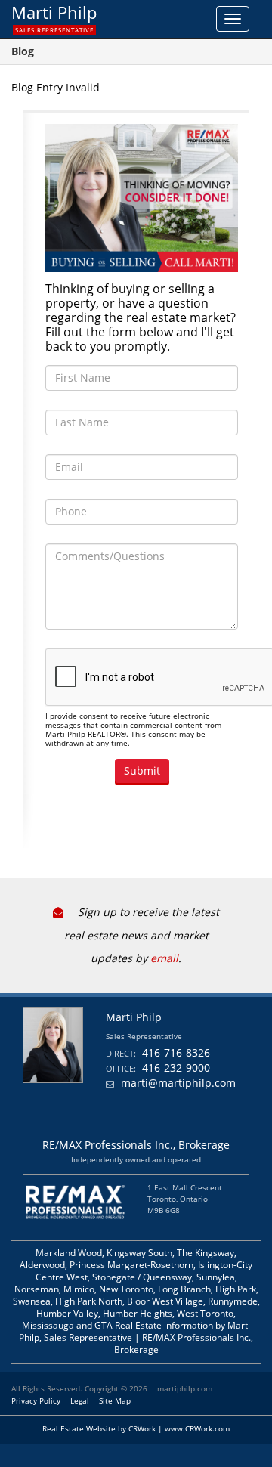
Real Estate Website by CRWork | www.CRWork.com (136, 1428)
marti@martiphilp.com (178, 1082)
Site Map (115, 1400)
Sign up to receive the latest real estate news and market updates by (141, 935)
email (164, 958)
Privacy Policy (35, 1400)
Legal (79, 1400)
